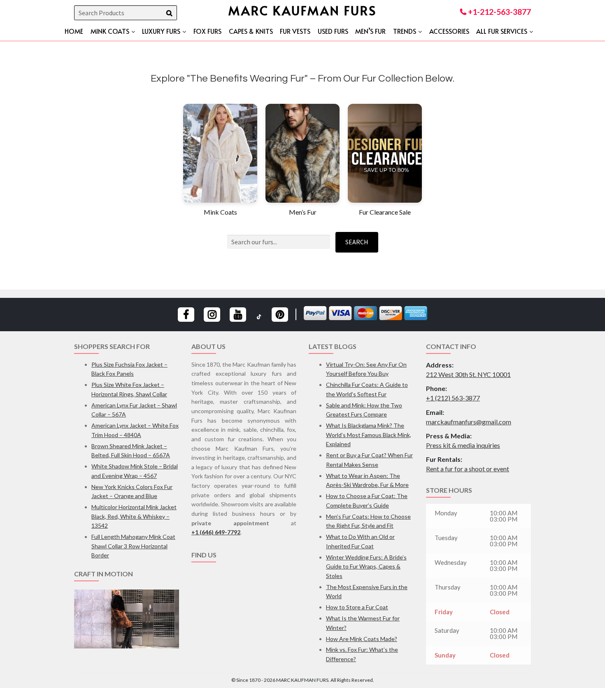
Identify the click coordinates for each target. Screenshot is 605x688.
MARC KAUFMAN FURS (302, 10)
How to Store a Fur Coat (357, 607)
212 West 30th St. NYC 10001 (468, 374)
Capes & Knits (251, 30)
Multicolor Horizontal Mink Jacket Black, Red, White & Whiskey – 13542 (134, 516)
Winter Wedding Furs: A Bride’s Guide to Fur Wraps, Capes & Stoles (366, 566)
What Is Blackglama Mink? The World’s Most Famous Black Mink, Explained (368, 434)
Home (74, 30)
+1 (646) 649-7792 (215, 532)
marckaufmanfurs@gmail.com (468, 422)
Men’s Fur (370, 30)
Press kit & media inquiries (463, 445)
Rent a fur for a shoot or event (467, 469)
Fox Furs (207, 30)
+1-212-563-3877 (498, 11)
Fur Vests (295, 30)
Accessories (449, 30)
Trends (404, 30)
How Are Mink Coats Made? (361, 638)
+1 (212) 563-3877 (453, 398)
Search (356, 242)
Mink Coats (110, 30)
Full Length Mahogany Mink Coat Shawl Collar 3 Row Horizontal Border (133, 546)
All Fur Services (501, 30)
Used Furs (333, 30)
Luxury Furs (161, 30)
